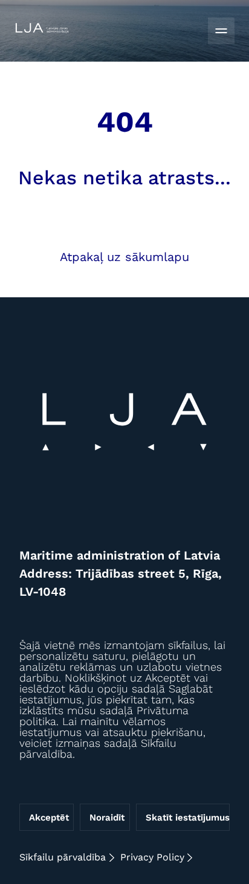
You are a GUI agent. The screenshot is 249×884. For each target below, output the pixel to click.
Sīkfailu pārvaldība (62, 857)
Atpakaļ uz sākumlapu (124, 257)
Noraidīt (106, 817)
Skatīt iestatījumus (188, 817)
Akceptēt (49, 817)
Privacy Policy (152, 857)
